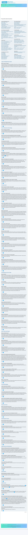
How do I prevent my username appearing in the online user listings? (7, 32)
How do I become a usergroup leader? (18, 25)
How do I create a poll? (4, 43)
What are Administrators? (17, 22)
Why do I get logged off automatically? (6, 27)
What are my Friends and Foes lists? (18, 35)
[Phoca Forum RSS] (5, 4)
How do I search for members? (18, 42)
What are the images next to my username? (6, 35)
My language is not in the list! (4, 34)
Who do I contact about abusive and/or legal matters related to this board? (19, 57)
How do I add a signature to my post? (5, 42)
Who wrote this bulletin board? (18, 55)
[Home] (4, 2)
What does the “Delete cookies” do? (5, 28)
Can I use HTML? (3, 53)
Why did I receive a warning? (4, 47)
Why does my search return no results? (19, 40)
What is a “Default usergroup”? (18, 27)
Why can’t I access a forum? (4, 45)
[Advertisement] (14, 12)
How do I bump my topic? (4, 50)
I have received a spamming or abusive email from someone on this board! (20, 33)
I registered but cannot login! (4, 24)
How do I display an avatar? (4, 36)
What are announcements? (4, 56)
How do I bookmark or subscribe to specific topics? (19, 47)
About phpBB (7, 487)
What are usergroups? (17, 23)
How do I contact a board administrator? (19, 58)
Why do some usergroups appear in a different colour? (19, 26)
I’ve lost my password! (4, 26)
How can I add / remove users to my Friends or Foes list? (20, 37)
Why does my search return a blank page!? (19, 41)
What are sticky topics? (4, 57)
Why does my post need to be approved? (6, 49)
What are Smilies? (3, 54)
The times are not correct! (4, 33)
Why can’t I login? (3, 25)
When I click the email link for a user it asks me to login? (7, 38)
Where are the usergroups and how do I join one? (20, 24)
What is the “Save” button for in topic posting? (6, 48)
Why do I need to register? (4, 22)
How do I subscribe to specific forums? (19, 48)
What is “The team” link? (17, 28)
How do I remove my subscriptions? (18, 49)
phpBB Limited (23, 485)
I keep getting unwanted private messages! (19, 31)
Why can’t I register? (3, 23)
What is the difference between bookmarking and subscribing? (20, 46)
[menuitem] (8, 4)
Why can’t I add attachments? (4, 46)
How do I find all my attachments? (18, 52)
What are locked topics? (4, 58)
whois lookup (4, 498)
